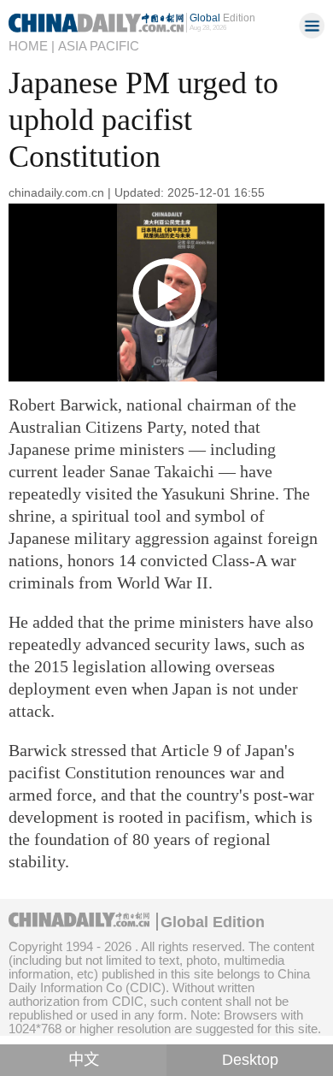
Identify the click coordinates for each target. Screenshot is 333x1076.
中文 (83, 1059)
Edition (222, 18)
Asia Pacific (98, 45)
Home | (32, 45)
